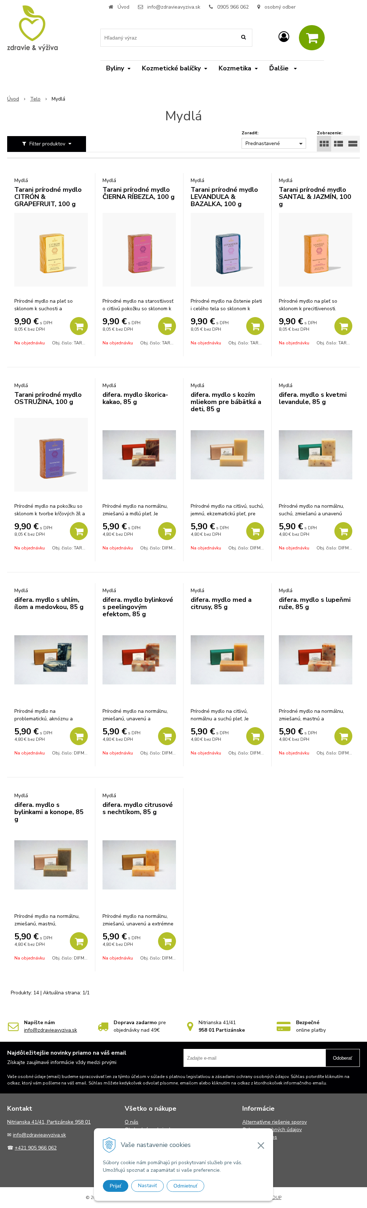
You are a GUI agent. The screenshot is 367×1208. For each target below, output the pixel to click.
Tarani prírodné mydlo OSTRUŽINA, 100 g (48, 398)
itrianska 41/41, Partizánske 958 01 (51, 1122)
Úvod (123, 7)
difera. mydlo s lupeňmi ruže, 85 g (315, 603)
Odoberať (342, 1058)
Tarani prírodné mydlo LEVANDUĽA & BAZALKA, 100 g (224, 196)
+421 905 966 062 (36, 1147)
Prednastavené (263, 143)
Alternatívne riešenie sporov (274, 1122)
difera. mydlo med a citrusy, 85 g (221, 603)
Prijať (115, 1186)
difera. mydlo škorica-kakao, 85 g (135, 398)
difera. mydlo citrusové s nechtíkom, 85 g (138, 808)
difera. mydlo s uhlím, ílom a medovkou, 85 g (49, 603)
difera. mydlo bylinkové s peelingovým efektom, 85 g (138, 606)
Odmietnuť (185, 1186)
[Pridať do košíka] (79, 326)
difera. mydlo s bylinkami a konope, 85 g (49, 811)
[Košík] (312, 37)
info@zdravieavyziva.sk (173, 7)
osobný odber (279, 7)
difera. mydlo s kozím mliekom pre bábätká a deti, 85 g (226, 401)
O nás (131, 1122)
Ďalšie (279, 68)
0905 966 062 (233, 7)
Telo (35, 99)
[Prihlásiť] (283, 37)
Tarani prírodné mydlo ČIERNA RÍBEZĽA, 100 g (139, 193)
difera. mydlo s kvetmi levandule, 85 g (313, 398)
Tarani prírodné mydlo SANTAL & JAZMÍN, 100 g (315, 196)
